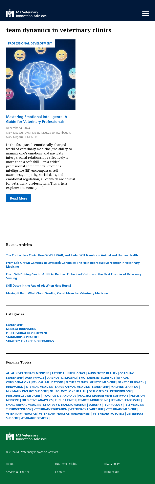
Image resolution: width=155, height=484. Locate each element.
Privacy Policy (111, 464)
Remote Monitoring (93, 400)
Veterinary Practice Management (65, 413)
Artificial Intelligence (68, 373)
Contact (60, 472)
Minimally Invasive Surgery (27, 391)
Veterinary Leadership (86, 409)
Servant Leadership (125, 400)
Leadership (14, 325)
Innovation (14, 387)
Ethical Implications (48, 382)
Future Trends (77, 382)
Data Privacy (34, 377)
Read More (18, 198)
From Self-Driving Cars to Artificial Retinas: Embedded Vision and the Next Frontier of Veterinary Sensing (73, 276)
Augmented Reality (102, 373)
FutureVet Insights (66, 464)
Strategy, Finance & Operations (30, 341)
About (10, 464)
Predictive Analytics (37, 400)
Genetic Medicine (103, 382)
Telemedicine (134, 405)
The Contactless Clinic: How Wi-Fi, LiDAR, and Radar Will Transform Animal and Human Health (72, 255)
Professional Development (30, 43)
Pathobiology (121, 391)
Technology (112, 405)
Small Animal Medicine (23, 405)
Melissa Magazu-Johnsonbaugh (51, 132)
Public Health (65, 400)
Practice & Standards (59, 395)
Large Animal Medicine (72, 387)
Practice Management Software (103, 395)
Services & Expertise (17, 472)
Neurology (58, 391)
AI (7, 373)
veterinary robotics (108, 413)
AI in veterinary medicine (30, 373)
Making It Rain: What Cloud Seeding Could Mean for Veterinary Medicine (57, 293)
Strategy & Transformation (64, 405)
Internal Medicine (39, 387)
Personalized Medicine (23, 395)
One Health (77, 391)
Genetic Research (131, 382)
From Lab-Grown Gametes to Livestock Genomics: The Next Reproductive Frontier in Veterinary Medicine (73, 264)
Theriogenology (18, 409)
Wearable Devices (34, 418)
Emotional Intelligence (97, 377)
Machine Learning (124, 387)
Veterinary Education (50, 409)
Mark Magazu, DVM (18, 132)
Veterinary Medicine (121, 409)
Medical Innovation (21, 329)
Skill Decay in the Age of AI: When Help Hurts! (38, 285)
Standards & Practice (22, 337)
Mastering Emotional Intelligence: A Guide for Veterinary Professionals (36, 119)
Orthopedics (98, 391)
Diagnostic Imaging (62, 377)
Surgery (95, 405)
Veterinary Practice (21, 413)
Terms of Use (111, 472)
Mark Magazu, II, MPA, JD (21, 137)
